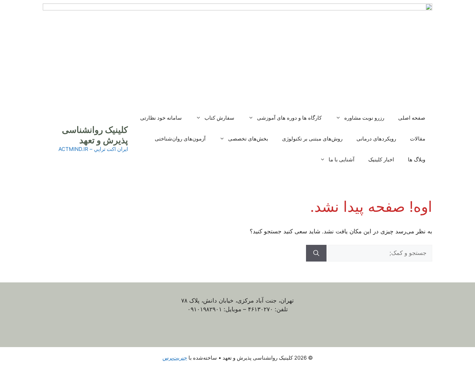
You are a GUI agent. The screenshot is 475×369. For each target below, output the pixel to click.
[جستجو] (316, 253)
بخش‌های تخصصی (248, 138)
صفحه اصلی (411, 117)
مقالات (417, 138)
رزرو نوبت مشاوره (364, 117)
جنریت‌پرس (174, 357)
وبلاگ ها (416, 159)
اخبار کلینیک (381, 159)
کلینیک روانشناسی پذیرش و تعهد (95, 135)
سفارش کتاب (219, 117)
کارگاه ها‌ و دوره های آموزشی (289, 117)
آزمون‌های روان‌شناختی (180, 138)
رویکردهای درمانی (376, 138)
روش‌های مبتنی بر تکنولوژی (312, 138)
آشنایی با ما (341, 159)
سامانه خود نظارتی (161, 117)
